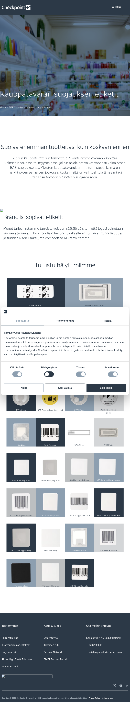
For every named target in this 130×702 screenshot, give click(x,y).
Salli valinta (65, 387)
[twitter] (114, 685)
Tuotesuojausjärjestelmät (16, 645)
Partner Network (53, 652)
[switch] (49, 374)
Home (3, 107)
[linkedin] (127, 685)
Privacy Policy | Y (96, 698)
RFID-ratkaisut (10, 637)
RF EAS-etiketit (17, 107)
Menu (118, 7)
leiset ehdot (108, 698)
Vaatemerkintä (10, 666)
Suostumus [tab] (22, 320)
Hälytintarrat (9, 652)
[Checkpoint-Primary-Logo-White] (16, 6)
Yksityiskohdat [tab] (65, 320)
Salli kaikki (106, 387)
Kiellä (23, 387)
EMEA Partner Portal (55, 659)
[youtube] (121, 685)
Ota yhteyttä (51, 637)
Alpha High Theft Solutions (17, 659)
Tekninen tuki (51, 645)
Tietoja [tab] (107, 320)
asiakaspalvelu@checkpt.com (105, 652)
